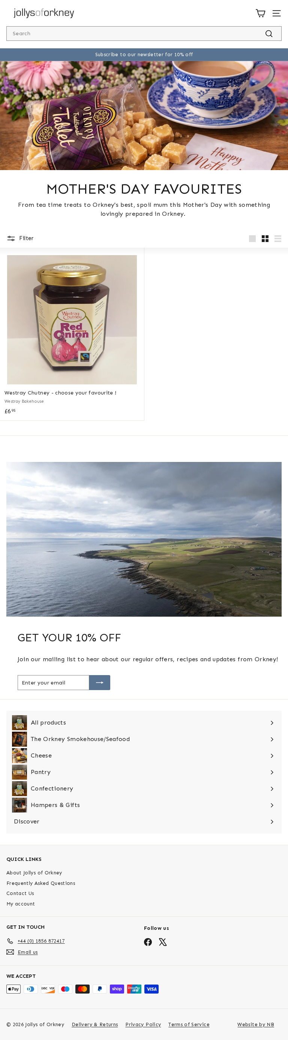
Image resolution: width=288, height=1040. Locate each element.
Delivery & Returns (95, 1024)
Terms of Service (189, 1024)
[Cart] (260, 13)
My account (20, 904)
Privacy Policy (143, 1024)
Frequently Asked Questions (40, 883)
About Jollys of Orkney (34, 873)
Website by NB (255, 1024)
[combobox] (144, 33)
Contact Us (20, 893)
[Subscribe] (99, 682)
